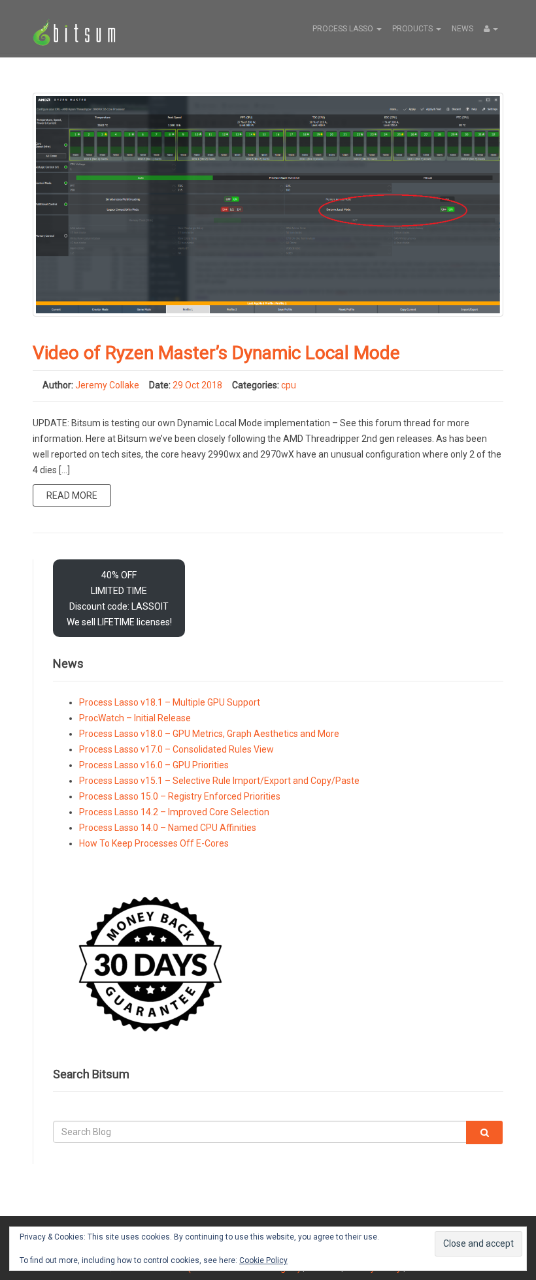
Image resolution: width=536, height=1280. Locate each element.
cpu (288, 385)
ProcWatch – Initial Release (135, 718)
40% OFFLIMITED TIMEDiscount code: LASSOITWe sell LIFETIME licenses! (119, 598)
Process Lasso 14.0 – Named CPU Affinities (167, 827)
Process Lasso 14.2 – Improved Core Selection (174, 812)
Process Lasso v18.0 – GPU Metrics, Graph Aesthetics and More (209, 733)
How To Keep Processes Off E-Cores (154, 843)
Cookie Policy (263, 1260)
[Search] (484, 1132)
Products (413, 28)
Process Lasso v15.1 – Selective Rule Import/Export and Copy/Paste (219, 780)
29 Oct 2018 (197, 385)
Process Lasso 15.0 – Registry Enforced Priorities (179, 796)
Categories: (255, 385)
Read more (71, 495)
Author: (57, 385)
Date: (160, 385)
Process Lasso (343, 28)
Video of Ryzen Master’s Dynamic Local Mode (216, 353)
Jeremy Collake (107, 385)
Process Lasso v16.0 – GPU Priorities (154, 765)
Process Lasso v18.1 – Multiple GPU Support (169, 702)
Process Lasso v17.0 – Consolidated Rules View (176, 749)
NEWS (462, 28)
